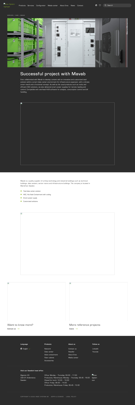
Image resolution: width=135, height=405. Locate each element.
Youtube (95, 352)
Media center (53, 5)
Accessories (49, 361)
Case (17, 15)
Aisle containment (51, 355)
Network (47, 349)
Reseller (71, 352)
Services (31, 5)
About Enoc (64, 5)
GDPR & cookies (57, 396)
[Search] (105, 5)
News (73, 5)
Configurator (41, 5)
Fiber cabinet (49, 358)
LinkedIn (95, 349)
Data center (48, 352)
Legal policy (71, 396)
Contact (80, 5)
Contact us (72, 349)
